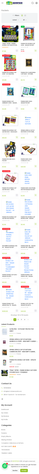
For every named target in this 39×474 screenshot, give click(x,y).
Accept (24, 470)
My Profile (4, 419)
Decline (15, 470)
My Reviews (5, 416)
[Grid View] (22, 15)
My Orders (4, 413)
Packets (4, 433)
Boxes (3, 430)
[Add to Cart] (35, 50)
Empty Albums (6, 436)
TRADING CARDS (6, 453)
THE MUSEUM (5, 450)
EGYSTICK (15, 461)
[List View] (25, 15)
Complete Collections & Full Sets (12, 443)
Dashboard (5, 409)
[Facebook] (2, 399)
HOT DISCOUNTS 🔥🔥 (8, 446)
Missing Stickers (6, 440)
